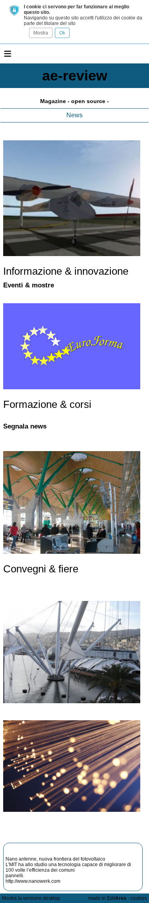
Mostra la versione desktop (31, 898)
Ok (62, 33)
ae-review (74, 75)
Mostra (40, 33)
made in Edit (107, 898)
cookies (138, 898)
